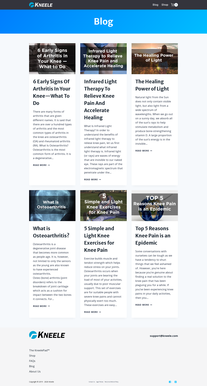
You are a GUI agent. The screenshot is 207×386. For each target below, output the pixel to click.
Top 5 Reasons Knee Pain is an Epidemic (152, 236)
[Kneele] (41, 4)
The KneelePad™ (39, 350)
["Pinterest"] (175, 382)
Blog (155, 4)
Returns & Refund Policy (111, 382)
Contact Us (92, 382)
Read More (41, 165)
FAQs (32, 361)
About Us (35, 371)
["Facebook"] (170, 382)
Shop (164, 4)
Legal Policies (99, 382)
